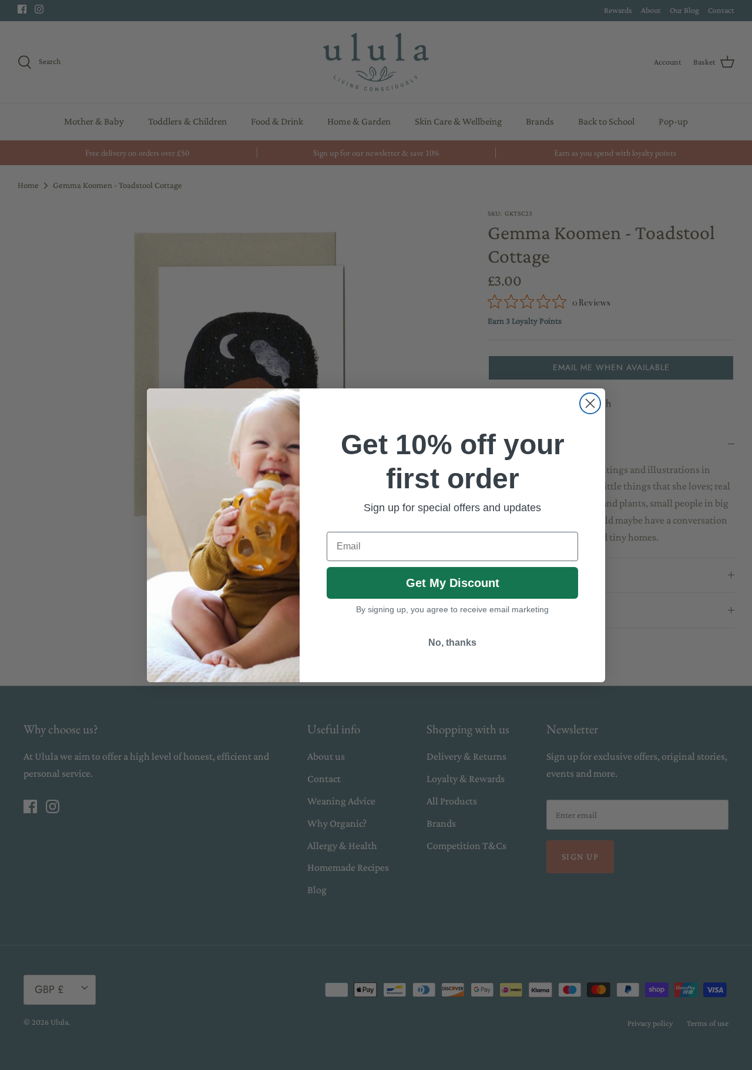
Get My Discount (452, 582)
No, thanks (452, 643)
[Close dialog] (590, 403)
